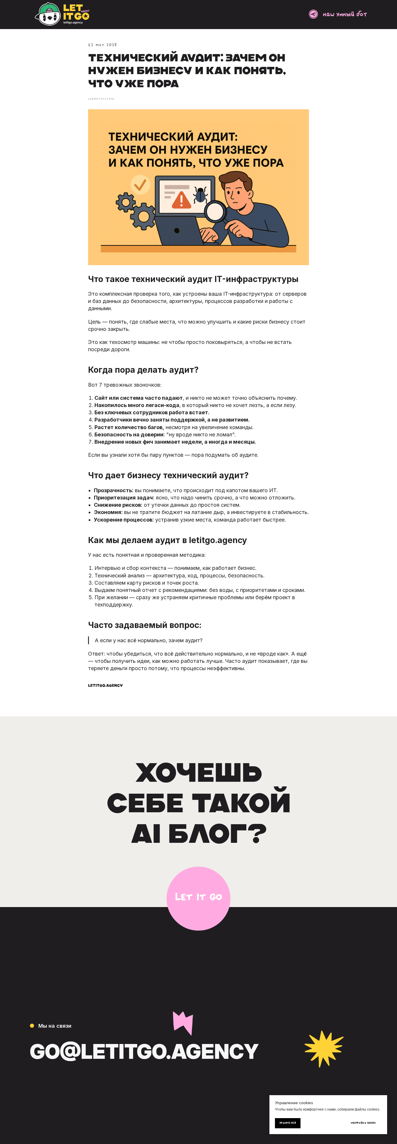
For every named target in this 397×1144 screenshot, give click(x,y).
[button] (198, 899)
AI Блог (333, 981)
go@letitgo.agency (144, 1051)
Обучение (337, 994)
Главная (334, 967)
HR (325, 1007)
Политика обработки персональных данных (77, 1094)
